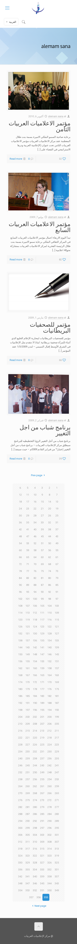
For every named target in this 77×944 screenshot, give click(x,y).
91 (56, 591)
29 (27, 515)
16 (35, 501)
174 (20, 682)
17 (27, 501)
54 (20, 543)
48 (20, 536)
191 (27, 702)
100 (35, 598)
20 (49, 508)
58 (35, 550)
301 (57, 834)
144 (20, 647)
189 (42, 702)
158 (49, 668)
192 (20, 702)
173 (27, 682)
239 (27, 758)
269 (27, 793)
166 (35, 675)
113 (27, 612)
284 (49, 814)
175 (57, 689)
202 (35, 716)
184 (35, 696)
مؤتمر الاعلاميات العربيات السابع (39, 226)
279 (42, 807)
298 (35, 827)
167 (27, 675)
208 (35, 723)
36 (20, 522)
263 (27, 786)
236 (49, 758)
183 (42, 696)
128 (49, 633)
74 (49, 571)
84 (20, 578)
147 (42, 654)
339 (42, 876)
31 (56, 522)
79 (56, 578)
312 (20, 841)
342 (20, 876)
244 (35, 765)
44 (49, 536)
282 (20, 807)
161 (27, 668)
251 (27, 772)
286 (35, 814)
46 (35, 536)
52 (35, 543)
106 (35, 605)
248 (49, 772)
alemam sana (55, 116)
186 (20, 696)
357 (31, 897)
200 (49, 716)
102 (20, 598)
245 (27, 765)
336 (20, 869)
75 (42, 571)
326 (49, 862)
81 (42, 578)
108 (20, 605)
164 (49, 675)
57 (42, 550)
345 (42, 883)
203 (27, 716)
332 (49, 869)
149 (27, 654)
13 (56, 501)
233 (27, 751)
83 (27, 578)
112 (35, 612)
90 (20, 584)
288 (20, 814)
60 (20, 550)
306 (20, 834)
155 (27, 661)
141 (42, 647)
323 (27, 855)
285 (42, 814)
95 (27, 591)
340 (35, 876)
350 (49, 890)
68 (49, 564)
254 (49, 779)
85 (56, 584)
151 (57, 661)
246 (20, 765)
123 (42, 626)
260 (49, 786)
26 (49, 515)
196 (35, 709)
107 (27, 605)
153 (42, 661)
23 (27, 508)
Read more (16, 158)
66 (20, 557)
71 (27, 564)
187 (57, 702)
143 (27, 647)
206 (49, 723)
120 (20, 619)
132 (20, 633)
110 (49, 612)
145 (57, 654)
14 (49, 501)
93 (42, 591)
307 (57, 841)
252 (20, 772)
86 (49, 584)
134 (49, 640)
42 (20, 529)
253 (57, 779)
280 (35, 807)
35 (27, 522)
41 (27, 529)
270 (20, 793)
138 (20, 640)
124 (35, 626)
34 (35, 522)
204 (20, 716)
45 (42, 536)
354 (20, 890)
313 (57, 848)
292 (35, 820)
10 (35, 494)
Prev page (36, 475)
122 (49, 626)
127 (57, 633)
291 (42, 820)
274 (35, 800)
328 (35, 862)
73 (56, 571)
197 (27, 709)
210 (20, 723)
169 (57, 682)
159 (42, 668)
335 (27, 869)
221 (27, 737)
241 (57, 765)
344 (49, 883)
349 (57, 890)
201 (42, 716)
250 (35, 772)
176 (49, 689)
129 (42, 633)
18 (20, 501)
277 (57, 807)
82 (35, 578)
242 (49, 765)
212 (49, 730)
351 (42, 890)
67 (56, 564)
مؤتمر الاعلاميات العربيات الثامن (39, 126)
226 (35, 744)
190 (35, 702)
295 (57, 827)
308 (49, 841)
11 (27, 494)
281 (27, 807)
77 (27, 571)
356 (39, 897)
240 (20, 758)
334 (35, 869)
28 (35, 515)
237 (42, 758)
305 (27, 834)
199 (57, 716)
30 (20, 515)
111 (42, 612)
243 (42, 765)
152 (49, 661)
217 (57, 737)
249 (42, 772)
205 (57, 723)
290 (49, 820)
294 (20, 820)
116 (49, 619)
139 (57, 647)
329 (27, 862)
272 (49, 800)
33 (42, 522)
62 (49, 557)
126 (20, 626)
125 (27, 626)
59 (27, 550)
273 (42, 800)
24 (20, 508)
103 (57, 605)
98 (49, 598)
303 (42, 834)
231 (42, 751)
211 (57, 730)
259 (57, 786)
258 (20, 779)
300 (20, 827)
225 (42, 744)
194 (49, 709)
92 (49, 591)
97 (56, 598)
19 (56, 508)
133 (57, 640)
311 (27, 841)
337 (57, 876)
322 (35, 855)
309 (42, 841)
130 (35, 633)
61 (56, 557)
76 (35, 571)
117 (42, 619)
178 (35, 689)
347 (27, 883)
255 (42, 779)
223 (57, 744)
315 (42, 848)
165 (42, 675)
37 (56, 529)
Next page (40, 905)
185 (27, 696)
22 (35, 508)
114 (20, 612)
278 (49, 807)
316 (35, 848)
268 (35, 793)
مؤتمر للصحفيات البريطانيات (50, 327)
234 (20, 751)
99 (42, 598)
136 (35, 640)
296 (49, 827)
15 (42, 501)
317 (27, 848)
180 (20, 689)
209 (27, 723)
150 (20, 654)
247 (57, 772)
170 (49, 682)
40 (35, 529)
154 (35, 661)
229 (57, 751)
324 (20, 855)
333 (42, 869)
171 (42, 682)
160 (35, 668)
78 (20, 571)
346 (35, 883)
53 (27, 543)
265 (57, 793)
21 (42, 508)
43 (56, 536)
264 (20, 786)
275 (27, 800)
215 (27, 730)
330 (20, 862)
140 (49, 647)
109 (57, 612)
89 (27, 584)
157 (57, 668)
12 (20, 494)
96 (20, 591)
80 (49, 578)
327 (42, 862)
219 (42, 737)
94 (35, 591)
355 (46, 897)
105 (42, 605)
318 (20, 848)
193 (57, 709)
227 (27, 744)
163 (57, 675)
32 (49, 522)
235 (57, 758)
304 (35, 834)
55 (56, 550)
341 (27, 876)
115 (57, 619)
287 (27, 814)
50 (49, 543)
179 (27, 689)
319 (57, 855)
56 (49, 550)
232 (35, 751)
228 (20, 744)
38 (49, 529)
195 (42, 709)
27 (42, 515)
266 (49, 793)
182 (49, 696)
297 (42, 827)
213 (42, 730)
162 (20, 668)
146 (49, 654)
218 (49, 737)
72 (20, 564)
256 (35, 779)
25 (56, 515)
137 (27, 640)
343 (57, 883)
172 (35, 682)
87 (42, 584)
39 (42, 529)
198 (20, 709)
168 (20, 675)
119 (27, 619)
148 (35, 654)
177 (42, 689)
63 (42, 557)
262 (35, 786)
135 (42, 640)
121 (57, 626)
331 (57, 869)
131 (27, 633)
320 (49, 855)
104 (49, 605)
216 (20, 730)
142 (35, 647)
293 (27, 820)
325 (57, 862)
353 (27, 890)
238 (35, 758)
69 (42, 564)
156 (20, 661)
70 (35, 564)
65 (27, 557)
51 (42, 543)
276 (20, 800)
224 (49, 744)
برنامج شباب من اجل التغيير (45, 430)
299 (27, 827)
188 (49, 702)
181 (57, 696)
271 (57, 800)
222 (20, 737)
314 (49, 848)
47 (27, 536)
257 (27, 779)
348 (20, 883)
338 (49, 876)
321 (42, 855)
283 (57, 814)
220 (35, 737)
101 (27, 598)
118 (35, 619)
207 (42, 723)
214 (35, 730)
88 (35, 584)
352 (35, 890)
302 (49, 834)
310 (35, 841)
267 (42, 793)
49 (56, 543)
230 (49, 751)
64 (35, 557)
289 (57, 820)
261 (42, 786)
